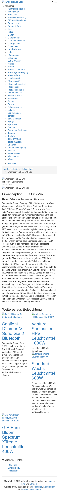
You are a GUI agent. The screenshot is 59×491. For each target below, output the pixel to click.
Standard (12, 127)
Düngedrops (13, 23)
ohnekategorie (14, 78)
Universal (12, 144)
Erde (10, 28)
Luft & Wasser (14, 60)
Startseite (12, 163)
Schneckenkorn (15, 107)
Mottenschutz (14, 75)
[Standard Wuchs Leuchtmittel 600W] (43, 354)
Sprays (11, 121)
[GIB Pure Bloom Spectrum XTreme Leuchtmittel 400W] (13, 417)
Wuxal (10, 159)
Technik (11, 136)
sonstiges (12, 115)
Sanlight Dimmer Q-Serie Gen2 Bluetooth (13, 330)
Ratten (11, 101)
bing (23, 483)
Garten (11, 34)
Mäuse (11, 63)
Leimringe (12, 57)
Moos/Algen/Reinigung (18, 72)
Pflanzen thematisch (17, 83)
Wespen (11, 150)
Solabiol (11, 109)
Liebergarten (49, 486)
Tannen (11, 133)
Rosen (11, 104)
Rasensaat (13, 98)
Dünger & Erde (14, 26)
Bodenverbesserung (17, 17)
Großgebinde (14, 43)
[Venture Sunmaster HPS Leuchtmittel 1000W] (43, 315)
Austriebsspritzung (16, 8)
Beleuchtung (13, 14)
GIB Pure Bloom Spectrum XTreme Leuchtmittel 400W (13, 439)
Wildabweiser (14, 153)
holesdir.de (37, 486)
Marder (11, 66)
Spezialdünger (14, 118)
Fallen (10, 31)
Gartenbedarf (14, 37)
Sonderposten (14, 112)
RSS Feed (12, 464)
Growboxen (13, 46)
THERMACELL (14, 138)
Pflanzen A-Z (14, 81)
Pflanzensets (13, 86)
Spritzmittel (13, 124)
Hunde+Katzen (14, 49)
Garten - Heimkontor (31, 489)
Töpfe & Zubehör (15, 141)
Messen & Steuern (16, 69)
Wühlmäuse (13, 156)
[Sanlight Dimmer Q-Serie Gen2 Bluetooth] (13, 315)
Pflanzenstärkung (16, 89)
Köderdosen (13, 55)
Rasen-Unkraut (15, 95)
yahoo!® (34, 483)
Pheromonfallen (15, 92)
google (51, 480)
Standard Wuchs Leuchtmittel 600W (43, 370)
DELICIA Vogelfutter (17, 20)
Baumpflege (13, 11)
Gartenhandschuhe (16, 40)
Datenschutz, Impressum (14, 469)
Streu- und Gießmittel (17, 130)
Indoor (11, 52)
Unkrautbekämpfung (17, 147)
